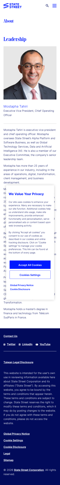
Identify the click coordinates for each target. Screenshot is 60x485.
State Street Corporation (29, 470)
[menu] (54, 6)
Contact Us (10, 336)
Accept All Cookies (30, 265)
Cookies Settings (30, 275)
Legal (7, 453)
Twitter (11, 344)
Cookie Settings (13, 440)
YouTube (45, 344)
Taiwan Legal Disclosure (18, 362)
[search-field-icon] (47, 6)
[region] (30, 242)
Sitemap (8, 460)
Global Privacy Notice (17, 433)
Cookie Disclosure (15, 447)
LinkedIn (27, 344)
